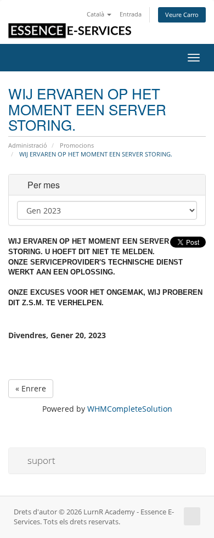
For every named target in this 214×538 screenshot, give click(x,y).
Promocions (77, 145)
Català (96, 14)
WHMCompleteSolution (129, 409)
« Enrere (30, 388)
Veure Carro (182, 14)
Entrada (131, 14)
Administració (27, 145)
